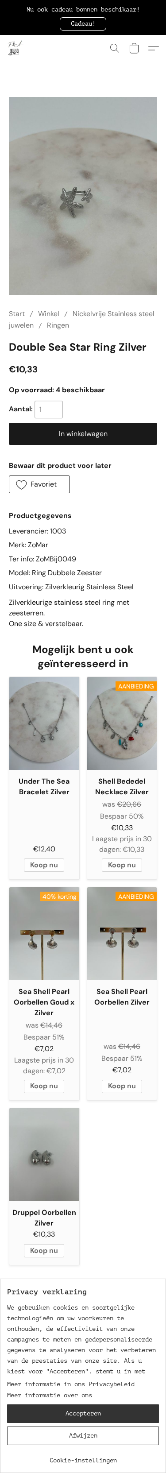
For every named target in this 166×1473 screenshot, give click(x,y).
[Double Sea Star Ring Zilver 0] (83, 196)
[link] (83, 1457)
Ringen (58, 325)
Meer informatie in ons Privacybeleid (71, 1384)
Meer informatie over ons (49, 1395)
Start (17, 313)
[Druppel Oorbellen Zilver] (44, 1154)
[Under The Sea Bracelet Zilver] (44, 723)
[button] (83, 24)
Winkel (48, 313)
